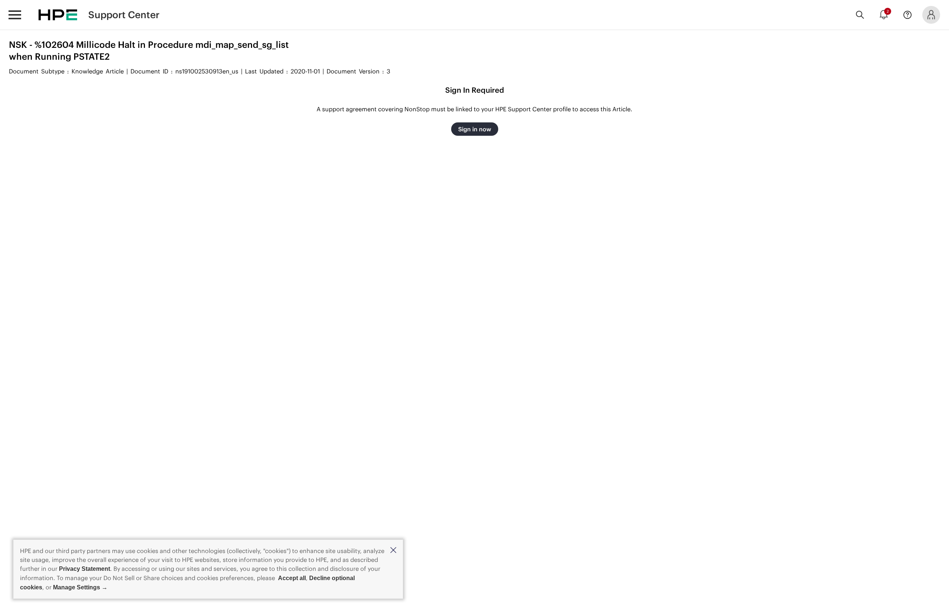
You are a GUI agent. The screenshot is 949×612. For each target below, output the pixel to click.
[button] (393, 550)
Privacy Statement (84, 569)
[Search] (860, 15)
